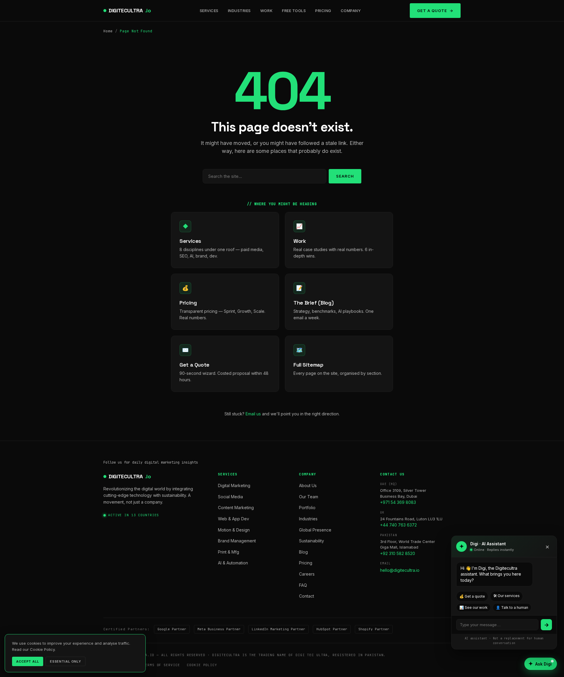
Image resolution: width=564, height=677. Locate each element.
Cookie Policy (202, 665)
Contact (306, 596)
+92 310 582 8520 (397, 553)
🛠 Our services (506, 596)
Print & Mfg (228, 551)
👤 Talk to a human (512, 607)
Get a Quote (432, 10)
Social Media (230, 496)
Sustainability (311, 540)
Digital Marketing (234, 485)
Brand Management (237, 540)
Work (266, 10)
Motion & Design (234, 529)
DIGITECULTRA (130, 10)
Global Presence (315, 529)
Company (351, 10)
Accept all (27, 661)
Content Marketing (236, 507)
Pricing (323, 10)
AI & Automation (233, 562)
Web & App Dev (233, 518)
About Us (308, 485)
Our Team (308, 496)
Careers (307, 573)
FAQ (303, 585)
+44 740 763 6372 (398, 524)
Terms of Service (161, 665)
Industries (239, 10)
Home (108, 31)
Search (345, 176)
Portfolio (307, 507)
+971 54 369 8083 (398, 502)
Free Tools (294, 10)
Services (209, 10)
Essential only (65, 661)
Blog (303, 551)
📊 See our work (473, 607)
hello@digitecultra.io (399, 570)
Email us (253, 413)
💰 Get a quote (472, 596)
